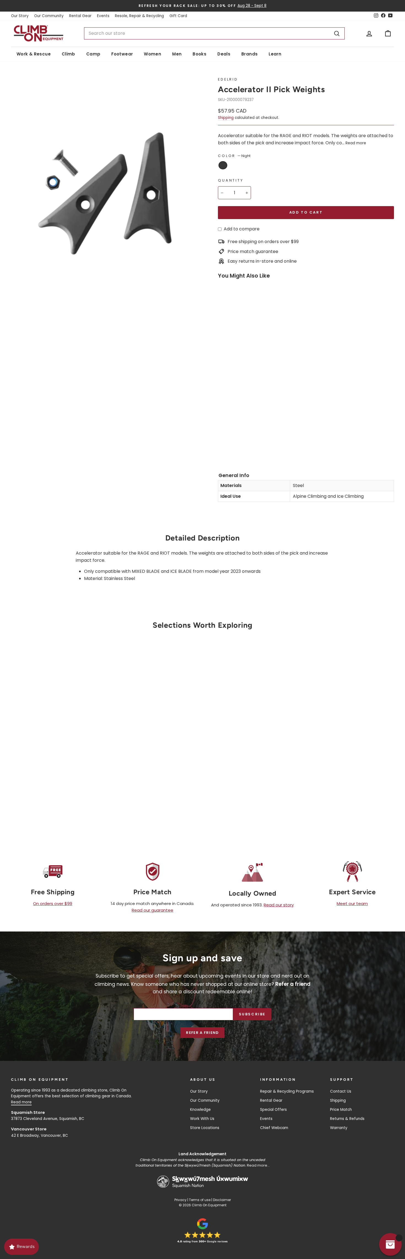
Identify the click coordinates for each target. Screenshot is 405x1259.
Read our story (279, 905)
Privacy (180, 1199)
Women (152, 54)
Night (223, 165)
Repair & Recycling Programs (287, 1091)
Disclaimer (222, 1199)
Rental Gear (80, 15)
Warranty (338, 1127)
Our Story (20, 15)
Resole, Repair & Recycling (139, 15)
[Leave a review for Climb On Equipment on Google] (202, 1230)
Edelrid (228, 79)
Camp (93, 54)
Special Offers (273, 1109)
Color (234, 155)
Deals (223, 54)
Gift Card (178, 15)
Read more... (258, 1165)
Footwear (122, 54)
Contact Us (340, 1091)
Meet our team (352, 903)
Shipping (226, 117)
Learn (275, 54)
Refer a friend (202, 1032)
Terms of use (199, 1199)
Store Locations (204, 1127)
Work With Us (202, 1118)
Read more (355, 143)
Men (177, 54)
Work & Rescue (34, 54)
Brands (249, 54)
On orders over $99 (52, 903)
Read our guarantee (152, 910)
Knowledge (200, 1109)
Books (199, 54)
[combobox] (214, 33)
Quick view (57, 768)
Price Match (341, 1109)
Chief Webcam (274, 1127)
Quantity (231, 180)
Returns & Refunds (347, 1118)
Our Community (49, 15)
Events (103, 15)
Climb (68, 54)
